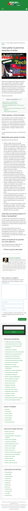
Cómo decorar (8, 415)
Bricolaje (7, 409)
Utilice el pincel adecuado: (10, 111)
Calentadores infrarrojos (11, 374)
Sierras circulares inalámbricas (12, 376)
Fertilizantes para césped (11, 391)
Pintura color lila (9, 458)
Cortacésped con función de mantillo (14, 352)
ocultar (19, 99)
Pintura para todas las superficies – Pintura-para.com (14, 502)
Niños (6, 487)
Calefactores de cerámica (11, 362)
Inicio (4, 43)
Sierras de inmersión (10, 383)
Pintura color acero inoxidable (12, 454)
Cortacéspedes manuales (11, 372)
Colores (7, 474)
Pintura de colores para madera (13, 452)
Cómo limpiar (8, 417)
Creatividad (8, 476)
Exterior (7, 480)
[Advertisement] (14, 24)
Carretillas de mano (10, 395)
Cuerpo (7, 478)
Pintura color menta (10, 460)
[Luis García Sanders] (5, 263)
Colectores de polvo (10, 387)
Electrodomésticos (10, 422)
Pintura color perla (9, 431)
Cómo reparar (8, 413)
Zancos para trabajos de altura (12, 399)
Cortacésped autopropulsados (13, 358)
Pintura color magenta (10, 439)
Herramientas (8, 420)
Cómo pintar (8, 411)
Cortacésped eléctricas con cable (13, 344)
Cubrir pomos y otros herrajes (9, 102)
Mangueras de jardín (10, 385)
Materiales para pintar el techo (10, 103)
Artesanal (7, 472)
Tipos (6, 493)
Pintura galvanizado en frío (11, 443)
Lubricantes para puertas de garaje (14, 360)
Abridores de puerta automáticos (13, 354)
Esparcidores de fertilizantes (12, 356)
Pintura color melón (10, 456)
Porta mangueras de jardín (11, 378)
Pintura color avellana (10, 446)
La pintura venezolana (10, 441)
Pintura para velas (9, 433)
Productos (7, 489)
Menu (2, 9)
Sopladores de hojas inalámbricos (13, 370)
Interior (6, 485)
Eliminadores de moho (10, 364)
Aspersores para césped (11, 389)
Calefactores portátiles (11, 349)
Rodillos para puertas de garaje (13, 341)
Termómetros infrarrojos (11, 381)
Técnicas (7, 491)
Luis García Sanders (15, 258)
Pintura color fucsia (10, 450)
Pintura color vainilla (10, 448)
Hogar (6, 482)
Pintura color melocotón (11, 462)
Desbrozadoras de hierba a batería (13, 397)
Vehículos (7, 495)
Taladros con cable (10, 393)
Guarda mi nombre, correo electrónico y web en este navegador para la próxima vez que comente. (14, 314)
